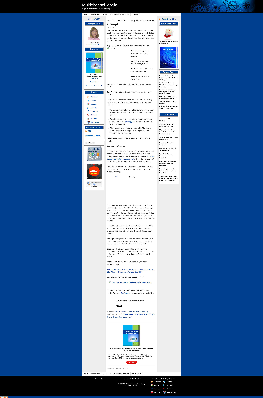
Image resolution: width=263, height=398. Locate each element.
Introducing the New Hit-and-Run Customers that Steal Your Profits (168, 171)
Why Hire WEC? (94, 19)
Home (86, 14)
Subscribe (94, 97)
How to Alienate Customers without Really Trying (132, 312)
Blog (105, 14)
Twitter (93, 100)
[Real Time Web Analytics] (131, 397)
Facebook (94, 111)
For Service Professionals (94, 86)
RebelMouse (95, 122)
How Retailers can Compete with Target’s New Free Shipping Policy (168, 91)
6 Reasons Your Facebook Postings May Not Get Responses (167, 163)
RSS (89, 131)
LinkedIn (94, 108)
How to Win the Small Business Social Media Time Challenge (168, 78)
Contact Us (136, 14)
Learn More (94, 78)
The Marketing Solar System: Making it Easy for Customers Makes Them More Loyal (168, 178)
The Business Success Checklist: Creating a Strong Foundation (168, 85)
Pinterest (94, 115)
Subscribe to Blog (169, 19)
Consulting (95, 14)
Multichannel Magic (99, 5)
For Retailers (94, 82)
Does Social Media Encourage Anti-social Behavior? (166, 156)
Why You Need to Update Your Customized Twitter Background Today (167, 132)
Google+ (94, 104)
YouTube (94, 118)
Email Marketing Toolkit (119, 14)
